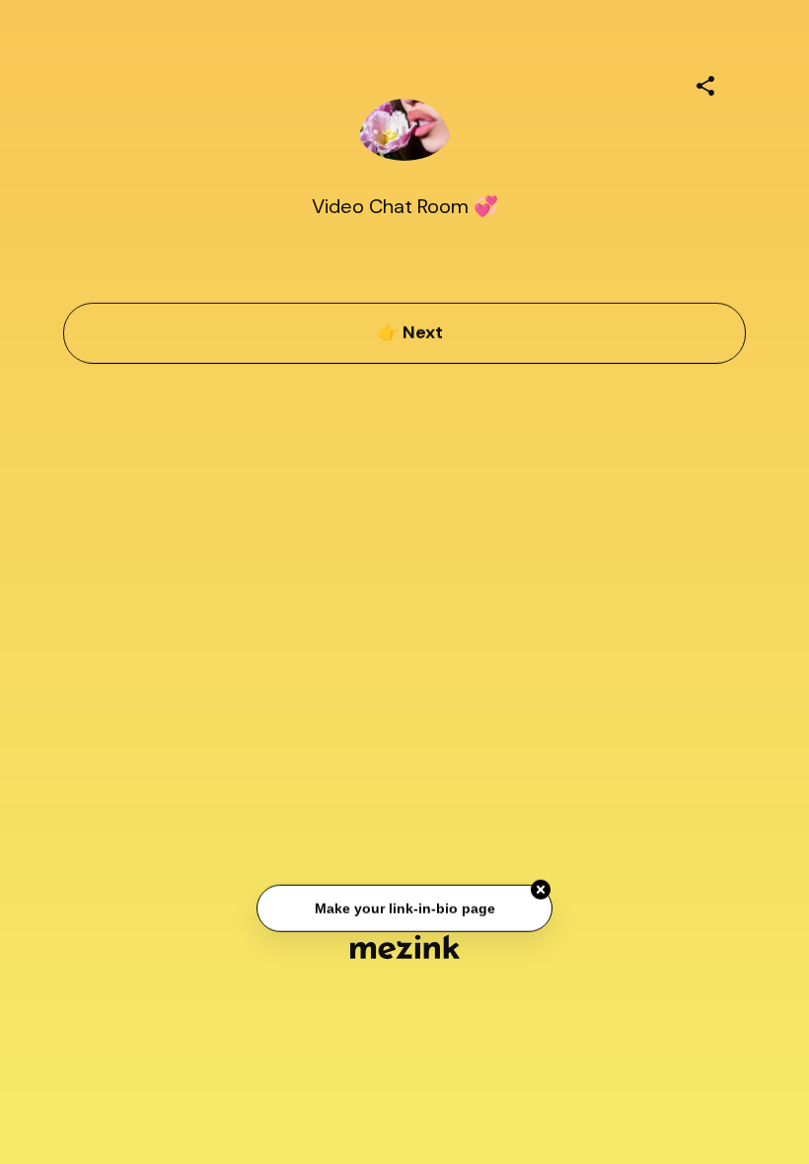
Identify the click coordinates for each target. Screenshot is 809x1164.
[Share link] (705, 83)
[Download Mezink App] (405, 946)
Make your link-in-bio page (404, 908)
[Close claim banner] (541, 890)
